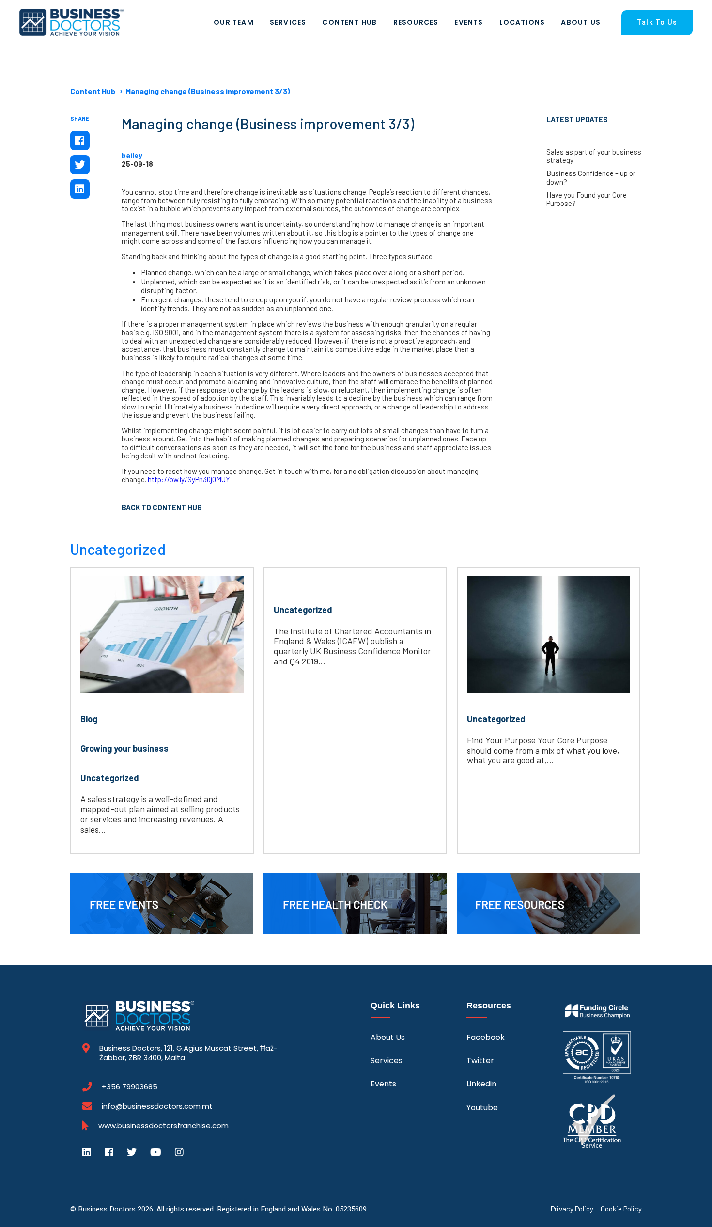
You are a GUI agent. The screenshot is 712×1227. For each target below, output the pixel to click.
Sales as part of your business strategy (593, 156)
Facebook (485, 1037)
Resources (416, 22)
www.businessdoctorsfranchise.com (163, 1126)
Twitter (480, 1060)
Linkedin (481, 1083)
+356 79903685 (129, 1087)
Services (288, 22)
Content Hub (349, 22)
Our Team (234, 22)
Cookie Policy (621, 1209)
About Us (581, 22)
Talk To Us (657, 22)
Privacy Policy (572, 1209)
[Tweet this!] (80, 164)
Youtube (482, 1107)
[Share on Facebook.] (80, 140)
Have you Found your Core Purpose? (586, 199)
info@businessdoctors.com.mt (157, 1106)
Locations (522, 22)
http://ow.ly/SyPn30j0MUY (189, 479)
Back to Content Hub (162, 507)
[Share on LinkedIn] (80, 189)
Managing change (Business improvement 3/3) (207, 90)
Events (468, 22)
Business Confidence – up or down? (590, 177)
